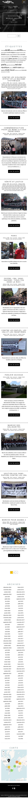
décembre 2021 (7, 666)
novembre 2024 (7, 589)
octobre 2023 (7, 620)
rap (14, 65)
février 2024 (7, 610)
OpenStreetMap (13, 780)
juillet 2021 (7, 678)
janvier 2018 (21, 617)
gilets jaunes (13, 58)
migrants (7, 62)
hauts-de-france (20, 58)
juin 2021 (7, 680)
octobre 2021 (7, 671)
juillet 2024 (7, 599)
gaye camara (20, 85)
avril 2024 (7, 606)
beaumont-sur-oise (21, 523)
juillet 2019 (7, 729)
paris (3, 64)
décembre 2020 (7, 694)
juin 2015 (20, 678)
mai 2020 (7, 710)
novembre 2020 (7, 696)
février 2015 (21, 687)
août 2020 (7, 703)
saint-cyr (11, 67)
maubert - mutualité (19, 188)
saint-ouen (17, 67)
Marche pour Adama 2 (14, 520)
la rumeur (18, 60)
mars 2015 (20, 685)
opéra (12, 285)
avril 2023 (7, 631)
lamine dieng (13, 60)
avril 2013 (20, 715)
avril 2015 (20, 682)
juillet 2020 (7, 706)
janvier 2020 (7, 717)
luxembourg (14, 188)
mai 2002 (20, 738)
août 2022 (7, 650)
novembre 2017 (20, 622)
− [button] (3, 754)
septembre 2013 (21, 708)
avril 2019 (7, 736)
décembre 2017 (20, 620)
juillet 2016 (20, 655)
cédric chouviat (4, 85)
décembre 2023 (7, 615)
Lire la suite (14, 117)
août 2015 (20, 673)
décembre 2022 (7, 641)
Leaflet (7, 780)
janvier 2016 (21, 666)
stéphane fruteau (20, 190)
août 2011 (20, 731)
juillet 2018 (20, 603)
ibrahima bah (10, 86)
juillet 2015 (20, 675)
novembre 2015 (20, 671)
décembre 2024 (7, 587)
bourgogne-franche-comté (20, 52)
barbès (5, 52)
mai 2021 (7, 682)
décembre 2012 (20, 720)
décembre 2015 (20, 669)
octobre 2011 (20, 729)
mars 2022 (7, 659)
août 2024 (7, 596)
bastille (8, 52)
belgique (13, 52)
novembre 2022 (7, 643)
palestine (21, 62)
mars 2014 (20, 706)
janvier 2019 (21, 589)
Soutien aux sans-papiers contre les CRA (14, 474)
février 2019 (21, 587)
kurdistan (3, 60)
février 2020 (7, 715)
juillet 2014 (20, 703)
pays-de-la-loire (9, 65)
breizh (3, 54)
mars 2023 (7, 634)
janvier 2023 (7, 638)
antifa (20, 49)
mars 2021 (7, 687)
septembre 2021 (7, 673)
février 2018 (21, 615)
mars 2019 (7, 738)
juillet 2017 (20, 631)
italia (25, 59)
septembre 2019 (7, 724)
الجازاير (25, 87)
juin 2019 (7, 731)
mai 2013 (20, 713)
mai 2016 (20, 659)
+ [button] (3, 752)
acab (7, 49)
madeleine (9, 285)
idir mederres (6, 187)
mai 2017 (20, 634)
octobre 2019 (7, 722)
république (5, 67)
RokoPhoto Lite (9, 797)
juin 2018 (20, 606)
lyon (25, 60)
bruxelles (7, 54)
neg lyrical (13, 189)
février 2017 (21, 641)
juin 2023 (7, 627)
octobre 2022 (7, 645)
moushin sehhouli (8, 189)
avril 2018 (20, 610)
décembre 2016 (20, 645)
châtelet (11, 54)
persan (11, 524)
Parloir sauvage (14, 375)
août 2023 (7, 624)
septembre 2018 (21, 599)
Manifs (24, 82)
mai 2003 (20, 736)
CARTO (24, 780)
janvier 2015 (21, 689)
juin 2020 (7, 708)
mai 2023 (7, 629)
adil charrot (10, 84)
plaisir (15, 378)
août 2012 (20, 724)
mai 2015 (20, 680)
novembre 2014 (20, 694)
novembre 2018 (20, 594)
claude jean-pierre (14, 85)
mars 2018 (20, 613)
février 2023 (7, 636)
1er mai (3, 50)
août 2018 (20, 601)
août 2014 (20, 701)
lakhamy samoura (8, 188)
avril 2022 (7, 657)
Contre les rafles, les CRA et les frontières (14, 331)
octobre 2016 (20, 648)
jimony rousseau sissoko (18, 187)
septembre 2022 (7, 648)
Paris (14, 236)
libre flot (19, 86)
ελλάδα (8, 72)
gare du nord (20, 56)
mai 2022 (7, 655)
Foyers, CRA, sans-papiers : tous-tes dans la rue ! (14, 280)
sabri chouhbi (8, 87)
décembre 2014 (20, 692)
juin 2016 (20, 657)
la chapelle (8, 60)
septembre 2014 (21, 699)
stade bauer (10, 70)
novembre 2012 (20, 722)
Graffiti (23, 237)
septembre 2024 (7, 594)
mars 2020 (7, 713)
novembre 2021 (7, 669)
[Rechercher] (18, 35)
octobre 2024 (7, 592)
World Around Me (14, 19)
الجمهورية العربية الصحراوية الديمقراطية (13, 88)
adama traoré (13, 50)
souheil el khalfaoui (19, 87)
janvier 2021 (7, 692)
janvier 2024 (7, 613)
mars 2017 (20, 638)
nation (17, 62)
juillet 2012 (20, 727)
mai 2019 (7, 734)
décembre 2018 (20, 592)
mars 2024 (7, 608)
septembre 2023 (7, 622)
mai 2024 (7, 603)
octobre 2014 (20, 696)
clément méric (16, 54)
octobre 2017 (20, 624)
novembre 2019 (7, 720)
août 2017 (20, 629)
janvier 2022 (7, 664)
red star (18, 64)
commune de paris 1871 (6, 56)
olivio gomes (18, 189)
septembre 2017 (21, 627)
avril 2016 (20, 662)
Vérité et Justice (14, 182)
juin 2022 (7, 652)
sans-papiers (13, 87)
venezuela (23, 70)
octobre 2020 (7, 699)
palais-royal (14, 134)
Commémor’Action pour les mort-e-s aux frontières (14, 129)
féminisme (15, 56)
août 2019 (7, 727)
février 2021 (7, 689)
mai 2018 (20, 608)
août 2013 (20, 710)
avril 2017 (20, 636)
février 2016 (21, 664)
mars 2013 (20, 717)
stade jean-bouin (18, 70)
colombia (22, 54)
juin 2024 (7, 601)
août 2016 (20, 652)
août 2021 (7, 675)
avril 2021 (7, 685)
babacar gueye (23, 84)
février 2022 (7, 662)
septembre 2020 (7, 701)
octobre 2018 (20, 596)
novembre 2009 (20, 734)
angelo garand (15, 84)
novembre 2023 (7, 617)
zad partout (3, 71)
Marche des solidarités (14, 426)
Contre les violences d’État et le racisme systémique (14, 79)
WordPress (20, 797)
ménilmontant (12, 62)
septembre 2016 (21, 650)
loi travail (22, 60)
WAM (8, 82)
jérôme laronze (11, 187)
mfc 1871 (3, 62)
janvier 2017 (21, 643)
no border (15, 478)
